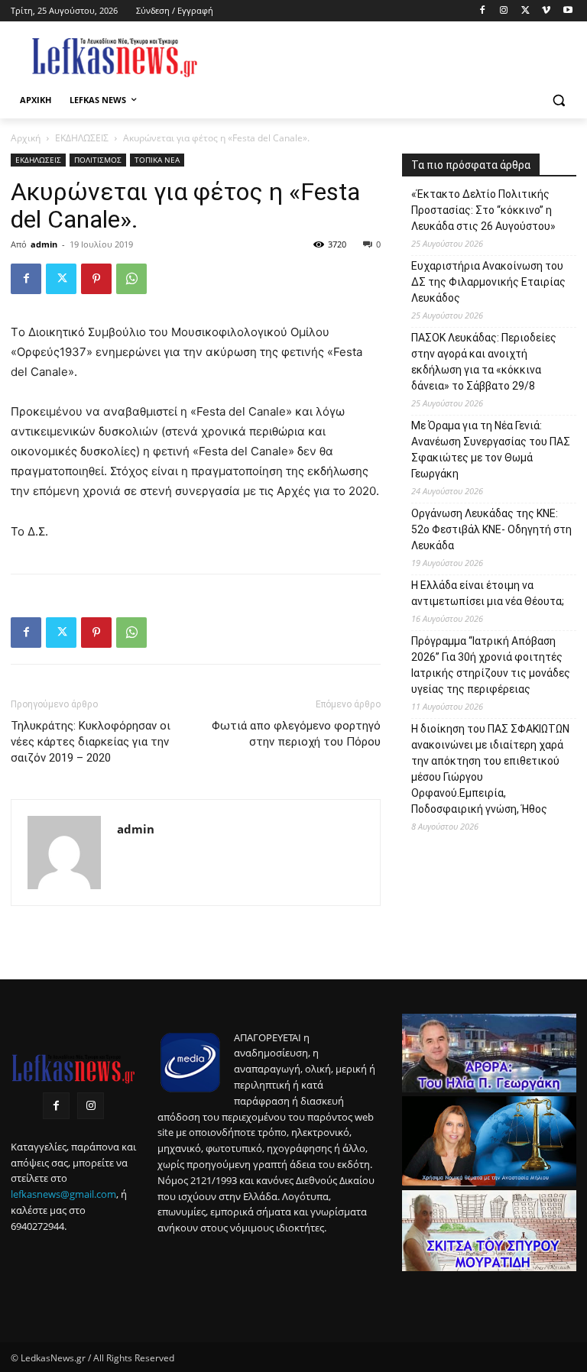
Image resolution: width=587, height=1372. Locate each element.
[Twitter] (525, 11)
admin (44, 244)
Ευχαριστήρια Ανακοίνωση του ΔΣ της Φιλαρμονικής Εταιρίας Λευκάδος (488, 282)
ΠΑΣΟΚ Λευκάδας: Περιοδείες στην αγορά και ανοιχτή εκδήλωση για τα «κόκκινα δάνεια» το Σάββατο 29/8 (483, 362)
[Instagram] (504, 11)
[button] (558, 100)
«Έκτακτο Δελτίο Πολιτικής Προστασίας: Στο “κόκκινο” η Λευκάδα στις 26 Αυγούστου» (483, 210)
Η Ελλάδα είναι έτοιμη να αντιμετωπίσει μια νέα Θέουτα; (487, 593)
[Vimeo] (546, 11)
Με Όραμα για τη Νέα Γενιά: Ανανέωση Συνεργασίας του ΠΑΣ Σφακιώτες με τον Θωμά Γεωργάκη (490, 449)
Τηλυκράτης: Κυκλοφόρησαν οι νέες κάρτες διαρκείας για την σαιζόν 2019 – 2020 (90, 742)
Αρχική (26, 137)
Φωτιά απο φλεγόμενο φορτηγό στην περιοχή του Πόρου (296, 734)
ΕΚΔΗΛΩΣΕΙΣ (82, 137)
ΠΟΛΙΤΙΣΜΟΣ (98, 159)
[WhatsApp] (131, 279)
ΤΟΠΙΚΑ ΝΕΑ (157, 159)
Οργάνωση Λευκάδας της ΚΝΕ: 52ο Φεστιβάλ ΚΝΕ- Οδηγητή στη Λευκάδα (491, 529)
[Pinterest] (96, 279)
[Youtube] (567, 11)
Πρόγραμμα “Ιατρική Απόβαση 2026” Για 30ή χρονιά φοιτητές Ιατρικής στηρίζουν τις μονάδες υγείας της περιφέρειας (490, 665)
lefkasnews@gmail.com (63, 1194)
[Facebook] (482, 11)
